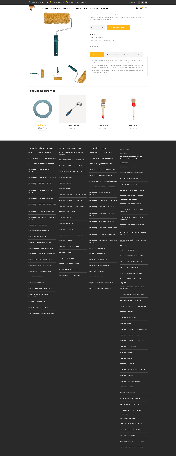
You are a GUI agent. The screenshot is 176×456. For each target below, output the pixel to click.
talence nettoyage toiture (131, 261)
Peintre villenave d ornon (70, 246)
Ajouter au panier (118, 27)
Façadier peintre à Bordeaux (101, 283)
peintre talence (65, 241)
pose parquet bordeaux (38, 308)
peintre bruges (65, 189)
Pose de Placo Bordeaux (99, 265)
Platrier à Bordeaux (97, 248)
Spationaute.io (125, 156)
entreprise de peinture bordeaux (42, 177)
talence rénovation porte (131, 279)
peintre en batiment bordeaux (40, 259)
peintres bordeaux (36, 277)
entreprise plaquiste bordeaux (41, 211)
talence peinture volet (129, 267)
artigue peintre (65, 252)
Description (97, 55)
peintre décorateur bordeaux (40, 248)
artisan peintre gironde (69, 264)
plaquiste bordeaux (36, 302)
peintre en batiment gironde (71, 200)
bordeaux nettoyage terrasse (132, 173)
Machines (107, 40)
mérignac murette (127, 435)
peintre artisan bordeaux (39, 231)
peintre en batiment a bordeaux (41, 254)
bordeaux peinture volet (130, 184)
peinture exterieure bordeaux (40, 288)
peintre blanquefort (67, 183)
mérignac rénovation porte (131, 430)
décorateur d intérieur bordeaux (42, 158)
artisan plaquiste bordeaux (70, 166)
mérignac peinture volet (130, 418)
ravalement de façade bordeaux (41, 313)
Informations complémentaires (117, 55)
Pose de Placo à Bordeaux (99, 259)
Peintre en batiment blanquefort (73, 194)
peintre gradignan (66, 223)
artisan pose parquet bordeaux (72, 171)
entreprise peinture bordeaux (40, 198)
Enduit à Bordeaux (96, 271)
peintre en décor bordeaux (39, 265)
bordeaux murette (127, 167)
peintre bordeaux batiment (39, 242)
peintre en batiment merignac (71, 206)
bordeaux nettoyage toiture (131, 178)
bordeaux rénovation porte (131, 196)
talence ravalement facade (131, 273)
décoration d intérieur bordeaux (42, 164)
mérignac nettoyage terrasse (132, 441)
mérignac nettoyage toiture (131, 447)
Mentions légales (125, 149)
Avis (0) (136, 55)
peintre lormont (66, 229)
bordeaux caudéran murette (131, 204)
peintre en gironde (67, 212)
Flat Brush (103, 125)
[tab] (97, 54)
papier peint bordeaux (37, 225)
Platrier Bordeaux (97, 254)
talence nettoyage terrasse (131, 256)
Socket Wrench (72, 125)
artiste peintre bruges (68, 269)
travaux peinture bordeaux (100, 152)
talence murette (127, 250)
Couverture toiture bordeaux (71, 160)
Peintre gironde (65, 177)
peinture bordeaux (36, 283)
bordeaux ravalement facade (132, 190)
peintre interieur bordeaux (39, 271)
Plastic (113, 40)
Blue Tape (42, 128)
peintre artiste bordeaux (38, 236)
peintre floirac (65, 218)
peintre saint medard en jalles (71, 235)
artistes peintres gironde (69, 275)
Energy (100, 40)
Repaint (100, 37)
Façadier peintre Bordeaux (100, 288)
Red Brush (133, 125)
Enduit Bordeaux (96, 277)
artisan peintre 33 (66, 258)
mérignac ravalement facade (131, 424)
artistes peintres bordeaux (39, 152)
